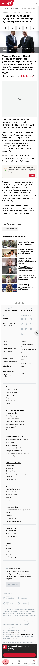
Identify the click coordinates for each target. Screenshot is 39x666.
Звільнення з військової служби (17, 439)
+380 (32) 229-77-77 (15, 632)
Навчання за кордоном (14, 521)
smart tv (9, 603)
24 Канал (5, 8)
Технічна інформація (27, 353)
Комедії (8, 497)
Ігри (22, 373)
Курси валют (10, 468)
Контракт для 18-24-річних (15, 448)
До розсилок (13, 584)
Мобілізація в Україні (14, 437)
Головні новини (11, 389)
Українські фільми (12, 492)
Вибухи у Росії (10, 427)
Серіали (8, 500)
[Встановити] (19, 651)
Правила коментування (28, 349)
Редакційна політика (9, 348)
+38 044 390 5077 (26, 311)
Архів (22, 366)
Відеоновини (10, 398)
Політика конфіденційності (8, 366)
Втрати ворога (11, 430)
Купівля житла (11, 533)
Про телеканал (7, 351)
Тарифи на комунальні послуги (16, 474)
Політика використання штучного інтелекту (10, 370)
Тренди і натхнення (12, 536)
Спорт (8, 543)
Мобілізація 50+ (11, 442)
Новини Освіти (12, 507)
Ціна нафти (10, 465)
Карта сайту (25, 370)
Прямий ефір (10, 395)
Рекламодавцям (8, 358)
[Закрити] (34, 646)
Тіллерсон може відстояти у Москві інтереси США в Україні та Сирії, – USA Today (18, 158)
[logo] (9, 3)
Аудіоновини (10, 401)
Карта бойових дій (12, 416)
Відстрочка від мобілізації (15, 451)
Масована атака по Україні (15, 424)
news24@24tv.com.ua (10, 311)
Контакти (24, 356)
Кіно (8, 486)
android (9, 597)
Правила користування (10, 361)
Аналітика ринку (11, 531)
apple (23, 597)
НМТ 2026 (9, 515)
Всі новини (10, 387)
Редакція (5, 344)
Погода (8, 403)
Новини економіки (13, 463)
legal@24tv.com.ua (27, 634)
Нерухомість (11, 528)
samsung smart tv (23, 603)
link (22, 319)
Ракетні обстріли (11, 413)
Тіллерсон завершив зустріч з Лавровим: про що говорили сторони (28, 8)
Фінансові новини (12, 471)
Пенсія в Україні (11, 479)
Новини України (11, 392)
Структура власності (27, 363)
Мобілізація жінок (12, 445)
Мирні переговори (12, 419)
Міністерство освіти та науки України (18, 510)
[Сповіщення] (36, 3)
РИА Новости (27, 76)
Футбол (8, 549)
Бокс (7, 546)
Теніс (7, 551)
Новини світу (14, 8)
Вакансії (23, 359)
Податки (9, 477)
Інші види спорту (12, 557)
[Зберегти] (34, 28)
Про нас (5, 341)
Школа (8, 513)
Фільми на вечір (11, 494)
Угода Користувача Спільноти (27, 345)
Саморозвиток (11, 518)
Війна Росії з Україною (15, 410)
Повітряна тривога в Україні (15, 421)
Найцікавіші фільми (13, 489)
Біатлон (8, 554)
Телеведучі (6, 355)
